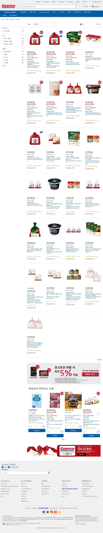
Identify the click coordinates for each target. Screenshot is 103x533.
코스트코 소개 (5, 481)
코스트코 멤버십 (26, 481)
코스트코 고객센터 (9, 464)
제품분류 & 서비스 (5, 491)
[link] (35, 46)
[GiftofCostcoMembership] (64, 456)
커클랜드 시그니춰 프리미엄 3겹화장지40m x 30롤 (36, 416)
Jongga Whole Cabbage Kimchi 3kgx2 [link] (93, 60)
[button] (77, 6)
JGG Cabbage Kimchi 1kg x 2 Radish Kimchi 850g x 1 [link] (34, 346)
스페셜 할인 (23, 12)
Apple (4, 15)
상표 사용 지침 (73, 508)
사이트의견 (44, 491)
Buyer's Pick (32, 12)
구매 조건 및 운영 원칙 (87, 486)
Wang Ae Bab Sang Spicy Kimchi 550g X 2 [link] (35, 116)
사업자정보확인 (23, 520)
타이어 (54, 12)
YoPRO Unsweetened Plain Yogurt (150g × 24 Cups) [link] (53, 207)
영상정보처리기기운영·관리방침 (59, 508)
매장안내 (64, 483)
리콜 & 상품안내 (45, 488)
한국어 (84, 1)
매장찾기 (5, 469)
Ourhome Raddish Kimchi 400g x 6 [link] (54, 115)
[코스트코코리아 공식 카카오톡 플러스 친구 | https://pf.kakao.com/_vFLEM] (47, 512)
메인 (3, 19)
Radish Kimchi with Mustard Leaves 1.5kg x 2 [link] (53, 160)
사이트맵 (27, 508)
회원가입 (23, 483)
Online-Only (77, 12)
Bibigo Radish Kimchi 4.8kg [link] (72, 64)
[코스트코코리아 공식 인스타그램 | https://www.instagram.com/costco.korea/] (51, 512)
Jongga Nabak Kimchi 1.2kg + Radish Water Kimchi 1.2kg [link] (73, 207)
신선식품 (11, 19)
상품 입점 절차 (85, 488)
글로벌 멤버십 (24, 501)
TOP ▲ (99, 360)
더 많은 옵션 (30, 288)
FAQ (42, 483)
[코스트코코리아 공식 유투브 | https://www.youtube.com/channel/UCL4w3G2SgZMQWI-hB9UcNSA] (55, 512)
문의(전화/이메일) (45, 486)
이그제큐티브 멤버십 (26, 488)
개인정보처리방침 (43, 508)
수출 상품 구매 (45, 494)
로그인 (86, 6)
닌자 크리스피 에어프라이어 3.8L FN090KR (73, 416)
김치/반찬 (17, 19)
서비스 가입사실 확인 (80, 524)
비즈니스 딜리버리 (44, 12)
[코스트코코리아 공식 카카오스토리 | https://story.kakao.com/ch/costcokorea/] (59, 512)
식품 (6, 19)
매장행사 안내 (65, 491)
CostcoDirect (87, 12)
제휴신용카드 (24, 499)
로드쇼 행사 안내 (66, 494)
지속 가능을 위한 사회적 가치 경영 (9, 486)
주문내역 (23, 496)
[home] (9, 6)
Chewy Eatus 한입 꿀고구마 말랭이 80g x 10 (91, 421)
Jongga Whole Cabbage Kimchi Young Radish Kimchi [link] (93, 297)
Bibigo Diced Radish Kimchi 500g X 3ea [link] (92, 251)
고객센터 (44, 481)
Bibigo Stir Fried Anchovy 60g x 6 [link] (74, 161)
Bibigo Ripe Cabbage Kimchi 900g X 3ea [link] (34, 251)
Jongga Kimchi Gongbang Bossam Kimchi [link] (52, 297)
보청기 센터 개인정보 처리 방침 (69, 488)
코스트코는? (4, 483)
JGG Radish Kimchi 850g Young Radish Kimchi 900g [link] (74, 111)
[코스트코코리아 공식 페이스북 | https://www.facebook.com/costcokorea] (44, 512)
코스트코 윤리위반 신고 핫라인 (89, 496)
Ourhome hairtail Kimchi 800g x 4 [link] (93, 115)
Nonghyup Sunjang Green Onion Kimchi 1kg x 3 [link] (72, 251)
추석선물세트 (13, 15)
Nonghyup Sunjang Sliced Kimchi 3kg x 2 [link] (91, 205)
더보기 (4, 65)
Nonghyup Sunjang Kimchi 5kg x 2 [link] (35, 205)
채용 (2, 496)
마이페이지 (24, 494)
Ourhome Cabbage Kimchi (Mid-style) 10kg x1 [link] (53, 66)
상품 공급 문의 (85, 483)
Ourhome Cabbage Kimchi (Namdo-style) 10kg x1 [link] (33, 66)
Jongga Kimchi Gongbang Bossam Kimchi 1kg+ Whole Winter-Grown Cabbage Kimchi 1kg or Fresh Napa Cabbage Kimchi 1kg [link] (35, 301)
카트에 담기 (37, 430)
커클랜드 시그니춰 (5, 488)
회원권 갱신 (24, 486)
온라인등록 (24, 491)
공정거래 (84, 491)
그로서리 (61, 12)
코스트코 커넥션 (5, 494)
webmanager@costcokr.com (64, 519)
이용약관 (34, 508)
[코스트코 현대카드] (64, 383)
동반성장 (84, 494)
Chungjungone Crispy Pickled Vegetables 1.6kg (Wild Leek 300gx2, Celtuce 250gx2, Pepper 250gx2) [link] (73, 298)
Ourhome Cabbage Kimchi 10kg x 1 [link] (35, 160)
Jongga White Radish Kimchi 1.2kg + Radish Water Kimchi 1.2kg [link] (92, 162)
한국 (99, 2)
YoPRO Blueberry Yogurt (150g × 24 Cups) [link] (54, 252)
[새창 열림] (3, 524)
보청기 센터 (65, 486)
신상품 (69, 12)
